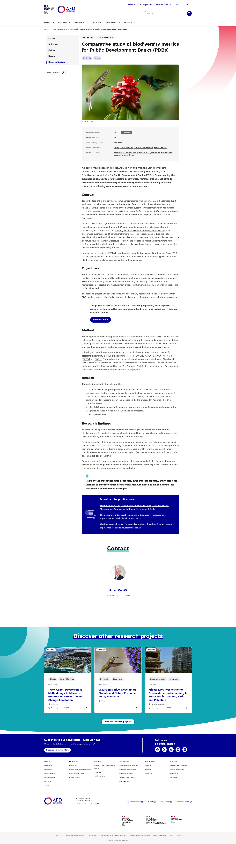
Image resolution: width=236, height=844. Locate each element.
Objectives (53, 44)
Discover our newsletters (57, 750)
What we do (62, 22)
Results (51, 56)
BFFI (85, 359)
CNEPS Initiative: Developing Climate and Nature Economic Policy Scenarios (117, 693)
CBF (171, 356)
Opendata (173, 773)
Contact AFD (58, 835)
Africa (116, 148)
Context (52, 38)
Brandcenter (173, 777)
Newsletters (148, 773)
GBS (97, 359)
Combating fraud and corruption (118, 840)
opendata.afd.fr (183, 802)
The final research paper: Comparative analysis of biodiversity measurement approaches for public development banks (137, 526)
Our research (94, 22)
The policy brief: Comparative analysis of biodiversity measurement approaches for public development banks (132, 517)
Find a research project (59, 29)
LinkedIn (178, 749)
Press (177, 5)
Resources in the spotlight (178, 766)
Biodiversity (87, 58)
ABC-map (152, 356)
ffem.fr (151, 802)
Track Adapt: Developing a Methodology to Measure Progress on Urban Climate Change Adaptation (65, 695)
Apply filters (189, 13)
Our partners (48, 781)
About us (47, 22)
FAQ (171, 835)
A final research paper (96, 415)
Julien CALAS (118, 590)
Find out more (100, 319)
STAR (162, 356)
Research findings (56, 62)
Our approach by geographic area (80, 769)
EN (187, 5)
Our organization (49, 777)
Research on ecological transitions (98, 37)
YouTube (171, 749)
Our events (148, 769)
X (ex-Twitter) (164, 749)
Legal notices (92, 835)
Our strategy (48, 769)
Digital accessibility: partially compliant (113, 835)
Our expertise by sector (76, 773)
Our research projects (126, 773)
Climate (97, 58)
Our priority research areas (127, 769)
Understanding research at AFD (129, 766)
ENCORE (140, 356)
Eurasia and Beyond (143, 148)
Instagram (184, 749)
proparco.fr (165, 802)
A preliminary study (95, 390)
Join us (46, 785)
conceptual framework (108, 227)
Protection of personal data (75, 835)
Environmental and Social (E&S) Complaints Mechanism (148, 835)
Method (51, 50)
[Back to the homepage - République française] (72, 9)
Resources (128, 22)
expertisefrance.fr (133, 802)
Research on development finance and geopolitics (137, 152)
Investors (131, 5)
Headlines (148, 766)
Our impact (72, 766)
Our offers (78, 22)
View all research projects (118, 722)
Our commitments (50, 773)
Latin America (126, 148)
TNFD (123, 241)
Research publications (177, 769)
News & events (111, 22)
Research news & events (127, 777)
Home (46, 29)
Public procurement (163, 5)
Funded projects (74, 777)
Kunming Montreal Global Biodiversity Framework (139, 230)
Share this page (63, 72)
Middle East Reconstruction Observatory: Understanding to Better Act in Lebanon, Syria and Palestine (168, 695)
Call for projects (145, 5)
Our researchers (124, 781)
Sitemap (179, 835)
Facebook (157, 749)
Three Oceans (160, 148)
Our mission (48, 766)
